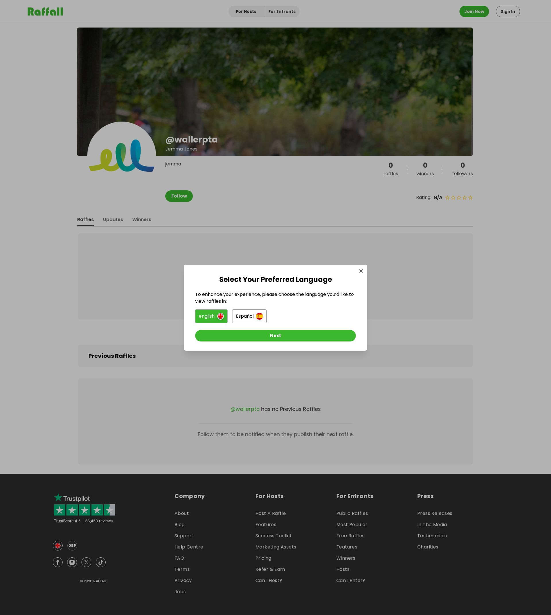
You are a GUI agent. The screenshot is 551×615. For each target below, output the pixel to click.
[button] (211, 316)
